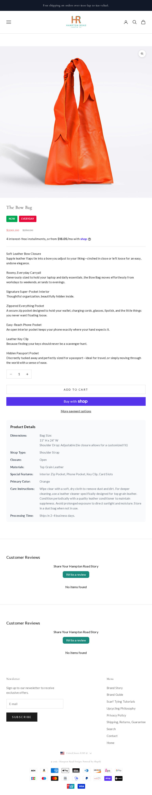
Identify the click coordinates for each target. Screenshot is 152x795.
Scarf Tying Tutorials (121, 701)
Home (111, 742)
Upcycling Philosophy (121, 708)
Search (111, 729)
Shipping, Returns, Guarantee (126, 722)
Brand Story (115, 688)
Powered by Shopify (92, 761)
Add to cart (76, 389)
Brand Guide (115, 694)
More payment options (76, 411)
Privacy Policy (116, 715)
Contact (112, 736)
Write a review (76, 574)
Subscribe (22, 717)
